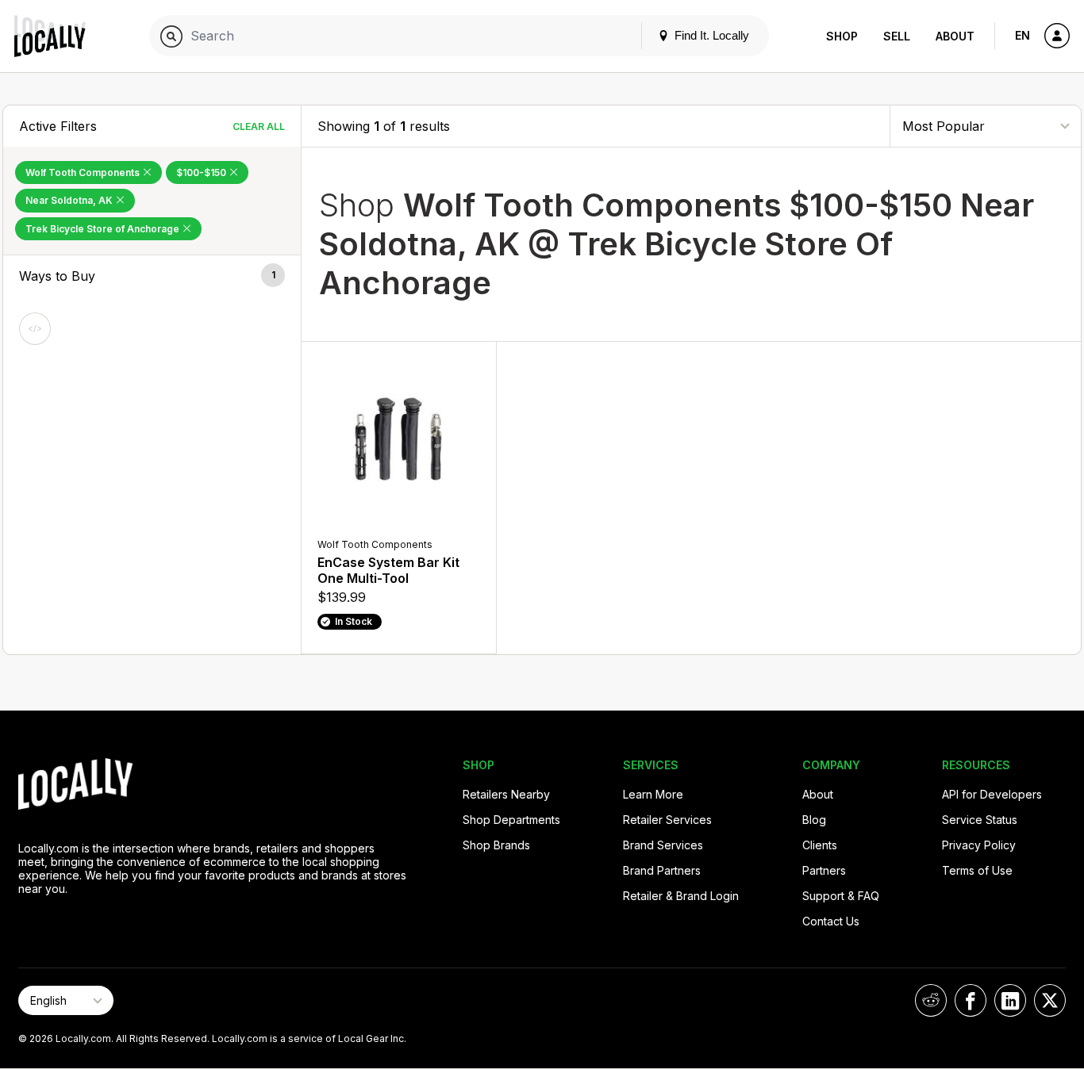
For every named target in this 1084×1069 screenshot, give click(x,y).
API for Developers (992, 794)
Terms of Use (977, 870)
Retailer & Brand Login (681, 895)
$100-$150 (202, 172)
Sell (896, 36)
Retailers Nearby (506, 794)
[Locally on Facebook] (970, 1000)
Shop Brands (496, 845)
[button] (152, 276)
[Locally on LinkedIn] (1010, 1000)
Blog (814, 819)
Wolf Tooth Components (83, 172)
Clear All (259, 126)
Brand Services (663, 845)
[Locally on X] (1050, 1000)
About (955, 36)
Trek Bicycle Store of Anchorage (103, 229)
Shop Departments (511, 819)
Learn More (653, 794)
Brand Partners (662, 870)
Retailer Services (667, 819)
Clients (819, 845)
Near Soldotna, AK (70, 200)
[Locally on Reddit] (931, 1000)
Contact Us (830, 921)
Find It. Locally (710, 35)
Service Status (979, 819)
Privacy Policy (979, 845)
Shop (842, 36)
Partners (824, 870)
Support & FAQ (840, 895)
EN (1022, 35)
